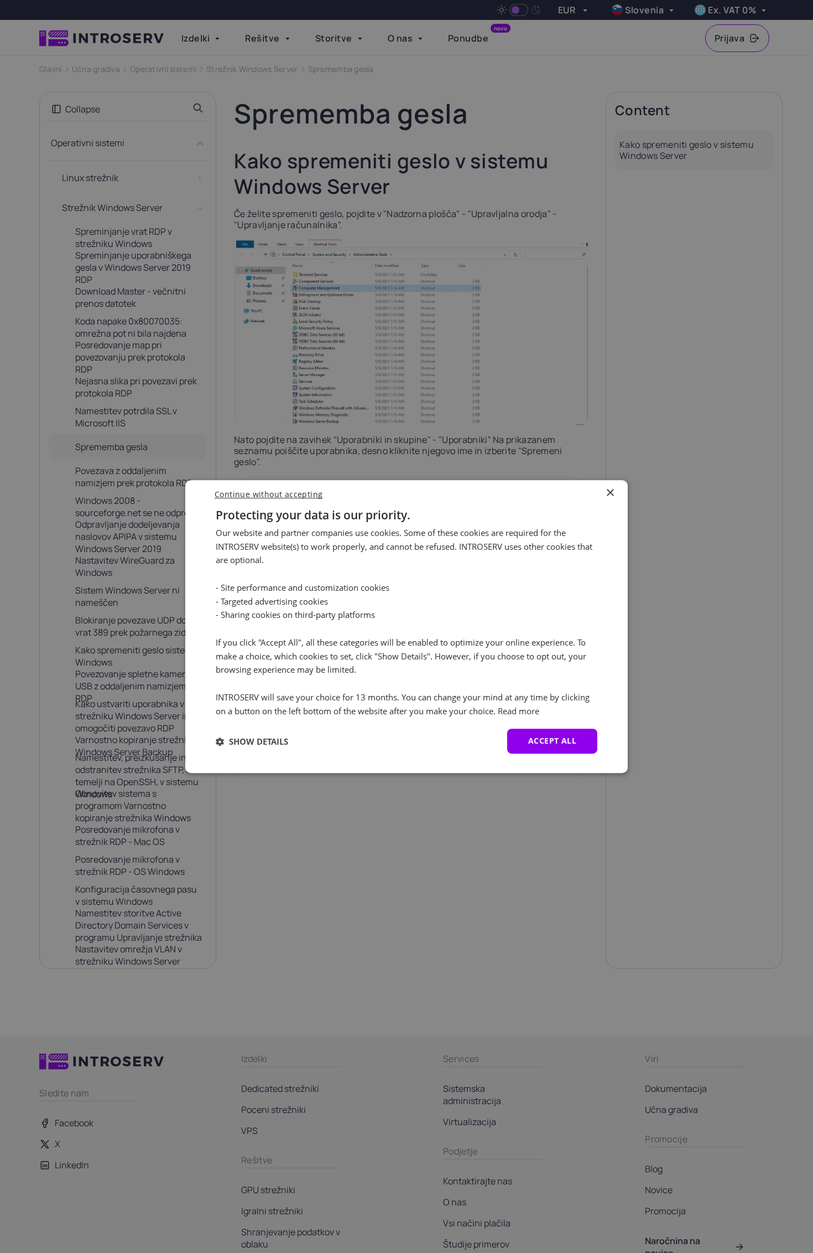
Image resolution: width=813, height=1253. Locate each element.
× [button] (610, 493)
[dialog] (406, 627)
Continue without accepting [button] (268, 494)
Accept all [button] (552, 741)
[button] (252, 741)
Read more (518, 710)
